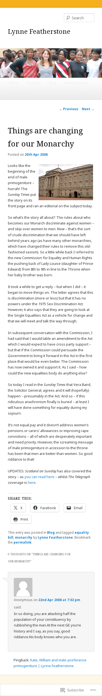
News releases (76, 82)
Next (88, 109)
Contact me (18, 93)
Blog (53, 82)
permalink (23, 542)
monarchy (23, 537)
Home (13, 82)
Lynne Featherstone (39, 31)
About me (33, 82)
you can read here (39, 476)
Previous (68, 109)
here (32, 482)
